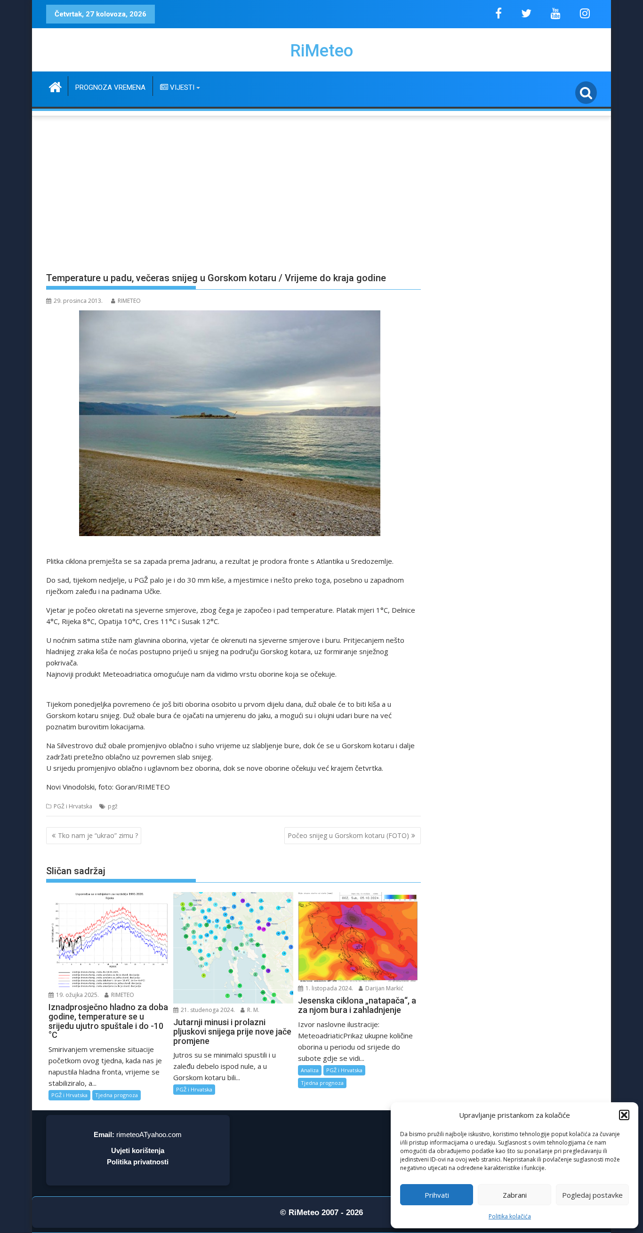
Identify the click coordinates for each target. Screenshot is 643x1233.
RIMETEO (129, 301)
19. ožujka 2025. (77, 995)
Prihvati (437, 1195)
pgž (113, 806)
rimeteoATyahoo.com (149, 1134)
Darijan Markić (383, 988)
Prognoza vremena (110, 87)
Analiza (310, 1070)
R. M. (252, 1010)
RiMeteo (321, 51)
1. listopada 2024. (328, 988)
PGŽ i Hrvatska (73, 806)
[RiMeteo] (55, 86)
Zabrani (515, 1195)
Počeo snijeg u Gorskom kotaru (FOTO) (348, 835)
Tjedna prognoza (116, 1095)
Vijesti (181, 87)
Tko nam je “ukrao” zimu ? (98, 835)
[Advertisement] (321, 188)
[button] (624, 1115)
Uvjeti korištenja (137, 1150)
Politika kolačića (510, 1216)
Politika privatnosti (138, 1162)
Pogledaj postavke (592, 1195)
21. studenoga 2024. (207, 1010)
